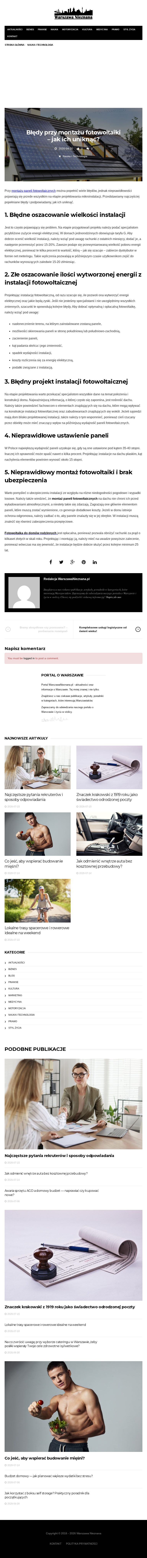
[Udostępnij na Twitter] (61, 562)
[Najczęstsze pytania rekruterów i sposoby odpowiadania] (38, 767)
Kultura (87, 29)
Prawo (115, 29)
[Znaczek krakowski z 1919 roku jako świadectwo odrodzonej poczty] (109, 767)
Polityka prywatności (81, 1543)
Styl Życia (129, 29)
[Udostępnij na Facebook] (50, 562)
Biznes (30, 29)
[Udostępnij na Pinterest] (84, 562)
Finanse (42, 29)
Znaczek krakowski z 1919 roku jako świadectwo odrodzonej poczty (70, 1307)
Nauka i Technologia (75, 156)
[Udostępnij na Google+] (73, 562)
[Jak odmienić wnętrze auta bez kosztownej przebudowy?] (109, 834)
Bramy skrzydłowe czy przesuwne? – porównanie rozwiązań (44, 629)
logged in (29, 658)
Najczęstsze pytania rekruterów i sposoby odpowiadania (59, 1155)
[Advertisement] (73, 79)
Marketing (15, 995)
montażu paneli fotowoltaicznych (33, 190)
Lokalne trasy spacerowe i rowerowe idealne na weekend (45, 1325)
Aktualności (14, 29)
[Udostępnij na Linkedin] (95, 562)
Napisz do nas (113, 597)
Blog (11, 975)
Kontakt (12, 36)
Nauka (54, 29)
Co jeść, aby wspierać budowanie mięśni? (45, 1458)
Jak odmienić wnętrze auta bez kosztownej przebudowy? (46, 1173)
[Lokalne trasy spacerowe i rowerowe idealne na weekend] (38, 900)
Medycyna (102, 29)
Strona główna (14, 45)
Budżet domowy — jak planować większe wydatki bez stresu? (49, 1476)
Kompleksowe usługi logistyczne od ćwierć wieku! (103, 629)
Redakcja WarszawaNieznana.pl (67, 579)
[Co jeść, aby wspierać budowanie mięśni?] (38, 834)
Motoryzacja (70, 29)
